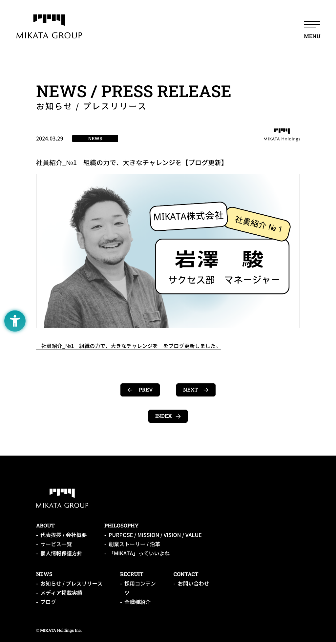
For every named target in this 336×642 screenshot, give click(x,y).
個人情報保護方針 (61, 553)
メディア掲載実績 (61, 593)
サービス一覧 (56, 544)
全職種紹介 (137, 602)
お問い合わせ (193, 584)
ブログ (48, 602)
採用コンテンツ (140, 588)
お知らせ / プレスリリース (71, 584)
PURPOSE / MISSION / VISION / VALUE (155, 535)
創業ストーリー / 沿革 (134, 544)
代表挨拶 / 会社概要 (63, 535)
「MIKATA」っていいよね (139, 553)
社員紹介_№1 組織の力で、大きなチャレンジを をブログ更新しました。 (128, 346)
